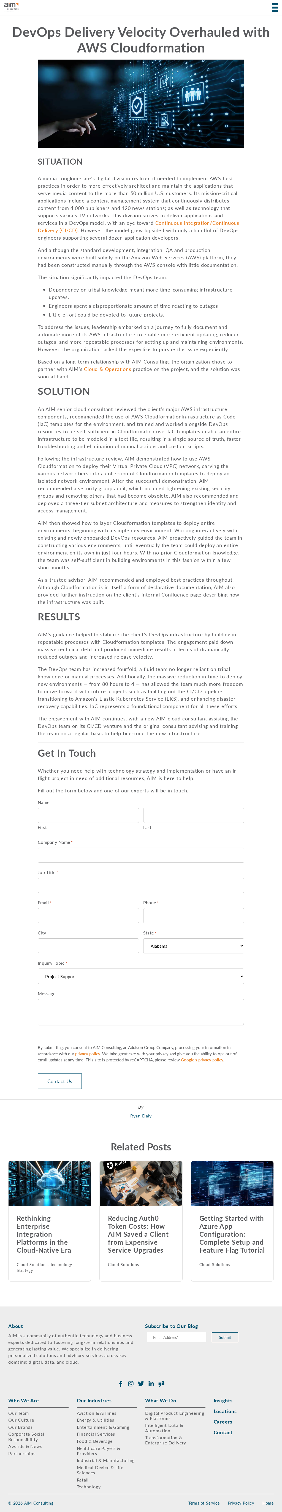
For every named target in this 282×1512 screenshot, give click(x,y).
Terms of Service (204, 1503)
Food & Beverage (95, 1441)
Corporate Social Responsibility (26, 1436)
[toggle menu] (273, 7)
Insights (223, 1400)
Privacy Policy (241, 1503)
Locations (225, 1411)
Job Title (48, 872)
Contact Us (59, 1081)
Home (268, 1503)
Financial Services (96, 1434)
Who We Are (23, 1400)
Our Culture (21, 1420)
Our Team (18, 1413)
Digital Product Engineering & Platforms (174, 1415)
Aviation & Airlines (96, 1413)
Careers (223, 1421)
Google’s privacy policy (202, 1059)
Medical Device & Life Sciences (100, 1470)
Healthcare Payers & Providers (98, 1450)
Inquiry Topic (52, 963)
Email (44, 902)
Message (46, 993)
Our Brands (20, 1427)
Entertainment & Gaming (103, 1427)
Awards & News (25, 1446)
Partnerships (22, 1453)
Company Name (55, 842)
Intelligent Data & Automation (164, 1427)
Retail (83, 1480)
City (42, 933)
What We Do (160, 1400)
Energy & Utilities (95, 1420)
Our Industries (94, 1400)
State (150, 933)
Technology (89, 1486)
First (42, 827)
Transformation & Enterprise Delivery (165, 1440)
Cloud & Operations (107, 368)
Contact (223, 1432)
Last (147, 827)
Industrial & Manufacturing (106, 1460)
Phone (151, 902)
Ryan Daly (141, 1116)
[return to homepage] (11, 7)
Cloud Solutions (32, 1264)
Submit (225, 1337)
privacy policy (87, 1053)
